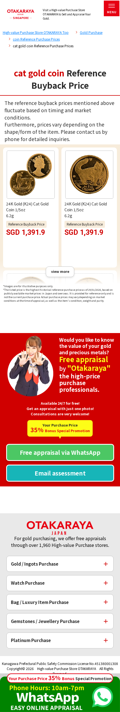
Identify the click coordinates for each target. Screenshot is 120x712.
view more (60, 271)
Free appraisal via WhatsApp (60, 452)
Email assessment (60, 473)
